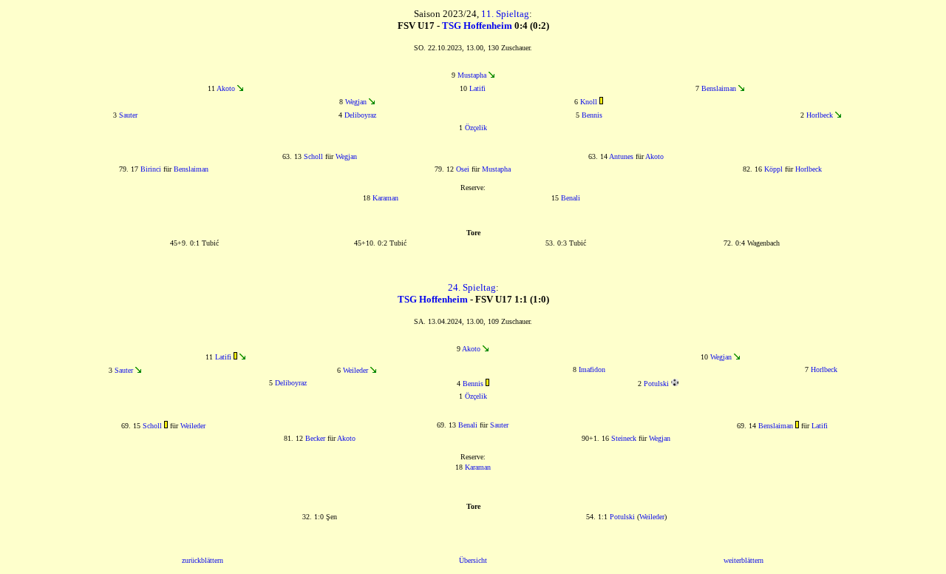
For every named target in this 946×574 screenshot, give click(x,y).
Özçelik (476, 128)
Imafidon (592, 369)
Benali (570, 198)
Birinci (150, 169)
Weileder (355, 370)
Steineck (623, 438)
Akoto (226, 88)
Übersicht (473, 560)
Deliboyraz (360, 115)
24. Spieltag (472, 287)
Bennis (592, 115)
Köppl (773, 169)
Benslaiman (718, 88)
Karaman (385, 198)
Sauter (128, 115)
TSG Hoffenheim (477, 25)
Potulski (656, 383)
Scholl (313, 156)
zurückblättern (202, 560)
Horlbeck (819, 115)
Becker (315, 438)
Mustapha (471, 75)
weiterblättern (743, 560)
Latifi (477, 88)
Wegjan (356, 102)
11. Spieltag (505, 13)
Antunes (621, 156)
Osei (462, 169)
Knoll (588, 102)
